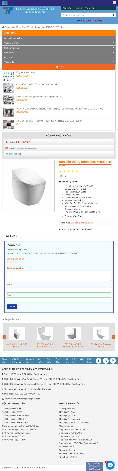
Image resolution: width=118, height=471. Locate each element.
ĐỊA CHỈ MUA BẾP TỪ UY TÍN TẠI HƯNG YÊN (37, 84)
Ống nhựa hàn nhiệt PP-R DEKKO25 (75, 440)
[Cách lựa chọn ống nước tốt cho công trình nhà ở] (8, 100)
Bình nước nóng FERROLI (14, 436)
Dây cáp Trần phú (67, 408)
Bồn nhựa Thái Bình (68, 457)
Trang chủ (9, 27)
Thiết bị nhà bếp (11, 43)
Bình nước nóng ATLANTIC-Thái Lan (19, 429)
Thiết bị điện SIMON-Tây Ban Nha (74, 422)
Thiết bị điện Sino (67, 412)
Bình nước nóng (11, 48)
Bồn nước (8, 52)
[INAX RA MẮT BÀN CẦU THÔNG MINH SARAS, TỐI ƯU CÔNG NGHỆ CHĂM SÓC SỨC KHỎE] (8, 112)
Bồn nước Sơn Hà (67, 450)
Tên (9, 285)
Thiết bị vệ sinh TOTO (12, 412)
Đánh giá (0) (12, 236)
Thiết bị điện (10, 62)
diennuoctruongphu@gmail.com (25, 399)
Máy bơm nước (66, 426)
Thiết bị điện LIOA (67, 415)
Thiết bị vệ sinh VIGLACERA (15, 422)
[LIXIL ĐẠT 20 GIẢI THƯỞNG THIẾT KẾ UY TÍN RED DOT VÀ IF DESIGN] (8, 124)
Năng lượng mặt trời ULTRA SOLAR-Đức (20, 426)
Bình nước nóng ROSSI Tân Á (16, 433)
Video (82, 359)
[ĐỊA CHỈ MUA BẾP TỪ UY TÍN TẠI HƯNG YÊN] (8, 88)
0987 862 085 (95, 20)
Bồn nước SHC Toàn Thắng (71, 453)
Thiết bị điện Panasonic (69, 419)
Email (10, 295)
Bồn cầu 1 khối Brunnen (82, 223)
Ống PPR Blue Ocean (26, 72)
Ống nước (9, 57)
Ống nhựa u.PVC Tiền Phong (72, 429)
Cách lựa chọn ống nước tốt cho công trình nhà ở (38, 97)
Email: (23, 148)
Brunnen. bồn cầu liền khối (80, 229)
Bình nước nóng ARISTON (14, 440)
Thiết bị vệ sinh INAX (11, 408)
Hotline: (19, 142)
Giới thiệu (67, 8)
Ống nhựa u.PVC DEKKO (70, 433)
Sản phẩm (20, 27)
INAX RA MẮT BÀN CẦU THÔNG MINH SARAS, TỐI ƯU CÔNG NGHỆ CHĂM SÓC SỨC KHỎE (59, 109)
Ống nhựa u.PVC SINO (69, 436)
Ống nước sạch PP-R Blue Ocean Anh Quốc (79, 443)
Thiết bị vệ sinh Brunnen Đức (15, 415)
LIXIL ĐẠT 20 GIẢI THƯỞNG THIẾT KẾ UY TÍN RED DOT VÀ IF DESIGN (49, 121)
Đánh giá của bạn (15, 259)
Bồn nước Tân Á (66, 446)
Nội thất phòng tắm (13, 38)
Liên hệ (78, 8)
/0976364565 (34, 394)
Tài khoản (89, 8)
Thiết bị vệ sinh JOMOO (13, 419)
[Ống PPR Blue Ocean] (8, 76)
